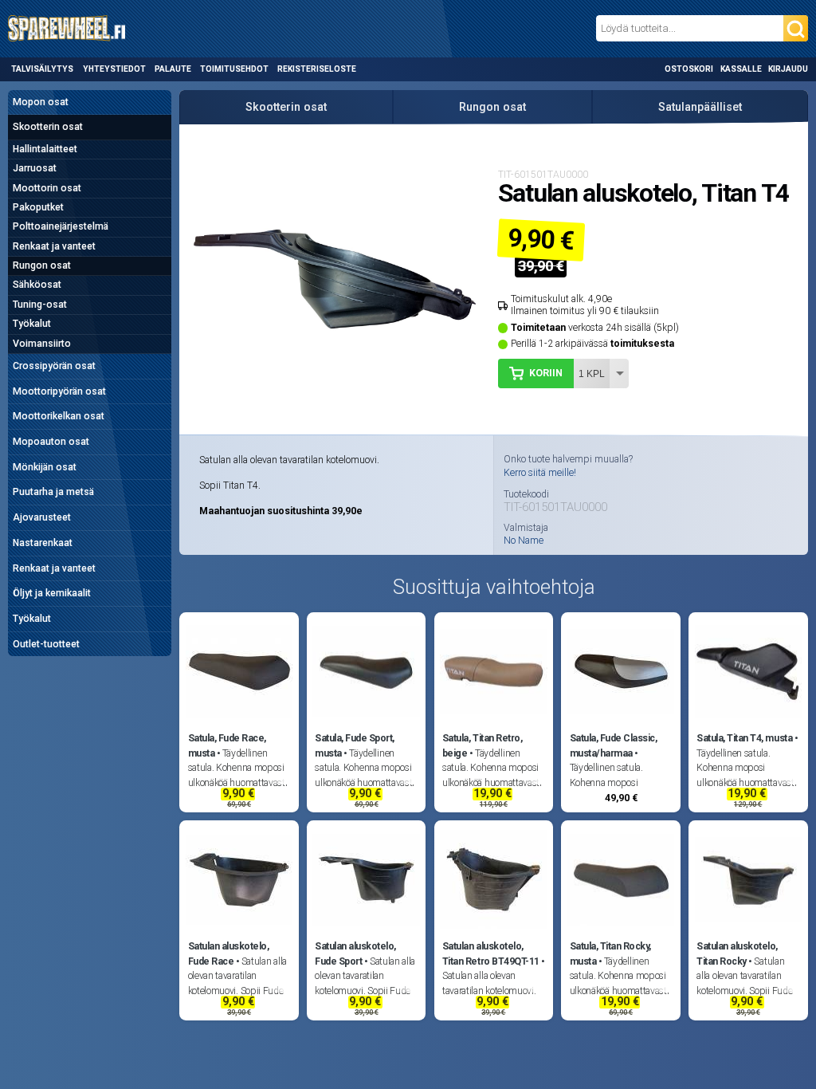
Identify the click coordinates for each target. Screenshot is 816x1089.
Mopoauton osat (51, 441)
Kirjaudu (788, 69)
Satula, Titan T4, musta (744, 738)
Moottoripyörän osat (59, 391)
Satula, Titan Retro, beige (482, 745)
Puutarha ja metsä (53, 491)
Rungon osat (42, 265)
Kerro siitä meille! (540, 472)
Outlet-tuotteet (46, 644)
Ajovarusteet (42, 517)
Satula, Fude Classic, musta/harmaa (613, 745)
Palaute (173, 69)
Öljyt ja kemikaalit (52, 593)
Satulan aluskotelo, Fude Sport (355, 953)
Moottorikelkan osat (58, 416)
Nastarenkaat (43, 542)
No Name (523, 540)
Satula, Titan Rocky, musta (610, 953)
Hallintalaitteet (45, 149)
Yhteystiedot (114, 69)
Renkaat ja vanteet (54, 246)
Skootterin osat (48, 126)
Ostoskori (689, 69)
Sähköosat (37, 284)
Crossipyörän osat (54, 366)
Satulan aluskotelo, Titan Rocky (737, 953)
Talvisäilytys (42, 69)
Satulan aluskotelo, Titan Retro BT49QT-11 (490, 953)
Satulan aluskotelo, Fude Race (228, 953)
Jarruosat (35, 168)
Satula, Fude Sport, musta (354, 745)
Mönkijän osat (44, 467)
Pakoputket (38, 207)
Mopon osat (41, 102)
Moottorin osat (47, 188)
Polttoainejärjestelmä (60, 226)
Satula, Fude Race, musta (227, 745)
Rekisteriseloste (316, 69)
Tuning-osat (40, 304)
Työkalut (32, 323)
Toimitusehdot (234, 69)
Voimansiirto (42, 343)
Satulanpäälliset (700, 106)
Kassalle (741, 69)
